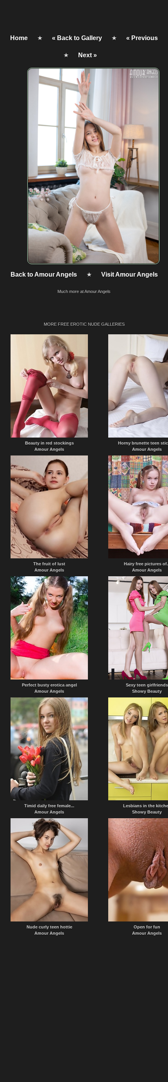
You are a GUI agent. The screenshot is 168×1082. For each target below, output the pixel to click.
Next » (87, 55)
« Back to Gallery (77, 38)
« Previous (142, 38)
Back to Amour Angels (44, 274)
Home (19, 38)
